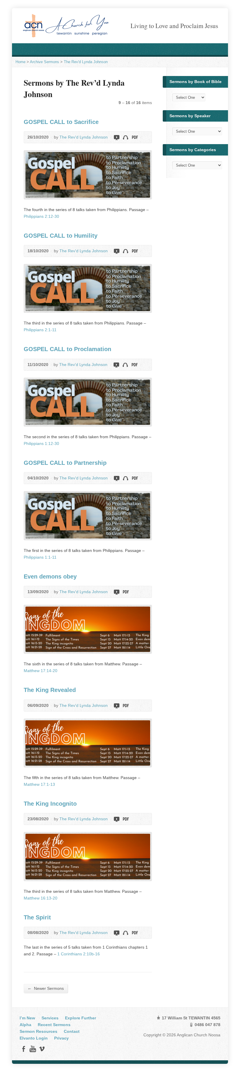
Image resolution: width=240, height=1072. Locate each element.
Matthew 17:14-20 (40, 670)
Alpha (25, 1024)
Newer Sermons (46, 988)
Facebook (23, 1048)
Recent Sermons (54, 1024)
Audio (125, 137)
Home (20, 62)
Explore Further (80, 1018)
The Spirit (37, 917)
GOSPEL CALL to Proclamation (67, 349)
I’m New (27, 1018)
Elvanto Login (34, 1038)
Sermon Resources (38, 1031)
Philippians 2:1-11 (40, 329)
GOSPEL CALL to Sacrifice (61, 122)
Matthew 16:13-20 (40, 898)
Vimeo (41, 1048)
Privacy (61, 1038)
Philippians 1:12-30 (41, 443)
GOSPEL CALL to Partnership (65, 463)
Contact (72, 1031)
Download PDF (134, 137)
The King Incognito (50, 803)
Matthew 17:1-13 (39, 784)
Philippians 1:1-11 (40, 557)
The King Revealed (50, 690)
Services (50, 1018)
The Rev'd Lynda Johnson (86, 62)
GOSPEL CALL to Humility (60, 235)
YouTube (32, 1048)
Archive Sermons (44, 62)
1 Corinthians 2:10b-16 (78, 954)
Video (116, 137)
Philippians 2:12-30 (41, 216)
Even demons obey (50, 576)
